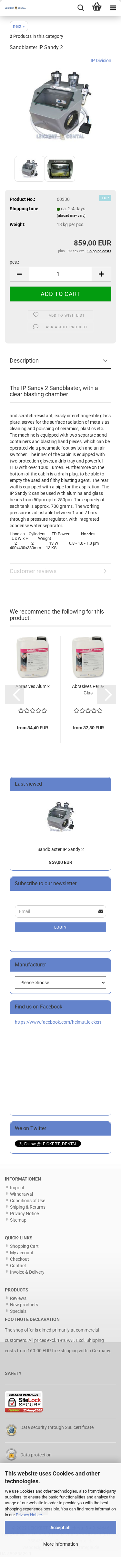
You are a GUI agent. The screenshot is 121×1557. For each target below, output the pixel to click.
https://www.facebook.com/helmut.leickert (58, 1022)
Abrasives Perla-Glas (88, 689)
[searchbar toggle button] (81, 8)
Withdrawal (21, 1194)
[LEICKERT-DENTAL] (13, 8)
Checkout (19, 1259)
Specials (18, 1311)
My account (22, 1252)
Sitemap (18, 1220)
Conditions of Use (27, 1200)
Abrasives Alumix (32, 686)
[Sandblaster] (60, 105)
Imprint (17, 1187)
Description (24, 360)
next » (19, 26)
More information (60, 1544)
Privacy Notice (29, 1514)
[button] (19, 274)
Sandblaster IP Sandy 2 (60, 849)
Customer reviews (33, 571)
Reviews (18, 1298)
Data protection (36, 1454)
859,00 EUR (60, 862)
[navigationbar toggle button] (113, 8)
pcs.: (14, 262)
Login (60, 927)
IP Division (101, 60)
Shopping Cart (24, 1246)
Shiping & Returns (27, 1207)
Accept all (60, 1527)
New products (24, 1304)
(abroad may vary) (71, 215)
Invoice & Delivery (27, 1272)
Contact (18, 1265)
